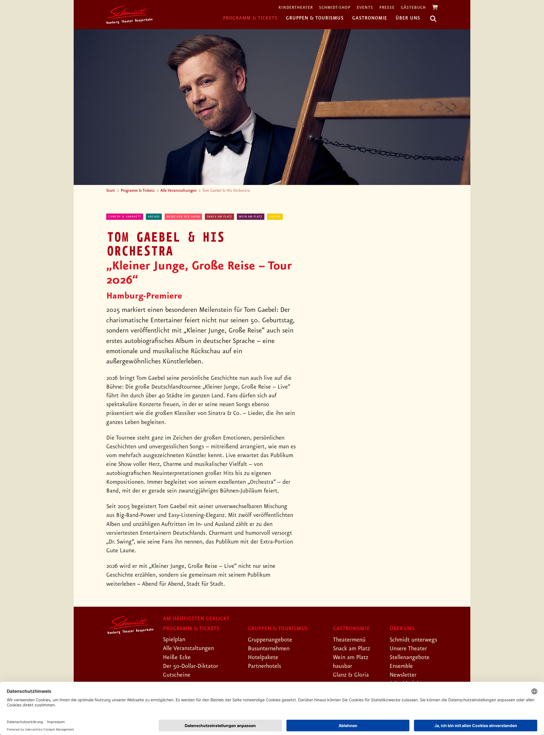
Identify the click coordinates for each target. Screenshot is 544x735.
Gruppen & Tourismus (315, 18)
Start (110, 190)
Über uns (408, 18)
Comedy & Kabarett (124, 216)
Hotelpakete (263, 657)
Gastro (275, 216)
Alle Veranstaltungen (178, 190)
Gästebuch (413, 7)
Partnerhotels (264, 666)
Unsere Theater (408, 648)
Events (365, 7)
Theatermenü (349, 639)
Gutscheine (176, 675)
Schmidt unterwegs (413, 639)
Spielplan (174, 639)
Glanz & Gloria (351, 675)
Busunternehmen (269, 648)
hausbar (342, 666)
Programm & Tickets (250, 18)
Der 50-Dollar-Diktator (190, 666)
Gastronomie (369, 18)
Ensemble (401, 666)
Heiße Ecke (177, 657)
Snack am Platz (219, 216)
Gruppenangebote (270, 639)
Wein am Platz (250, 216)
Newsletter (403, 675)
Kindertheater (296, 7)
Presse (387, 7)
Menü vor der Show (183, 216)
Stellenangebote (410, 657)
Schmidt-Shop (334, 7)
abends (154, 216)
